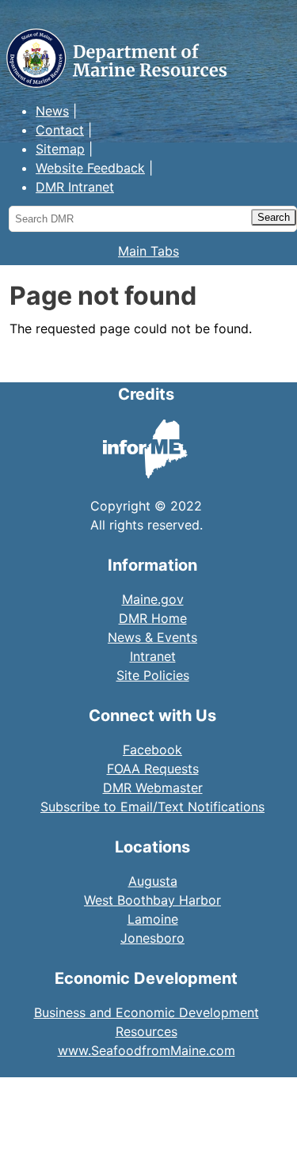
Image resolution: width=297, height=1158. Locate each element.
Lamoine (153, 919)
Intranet (153, 656)
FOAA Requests (153, 768)
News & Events (152, 637)
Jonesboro (152, 938)
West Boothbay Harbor (152, 900)
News (52, 111)
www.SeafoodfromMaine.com (146, 1050)
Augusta (152, 881)
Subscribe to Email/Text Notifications (152, 806)
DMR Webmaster (153, 787)
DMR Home (153, 618)
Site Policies (152, 675)
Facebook (152, 749)
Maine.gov (153, 599)
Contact (60, 130)
